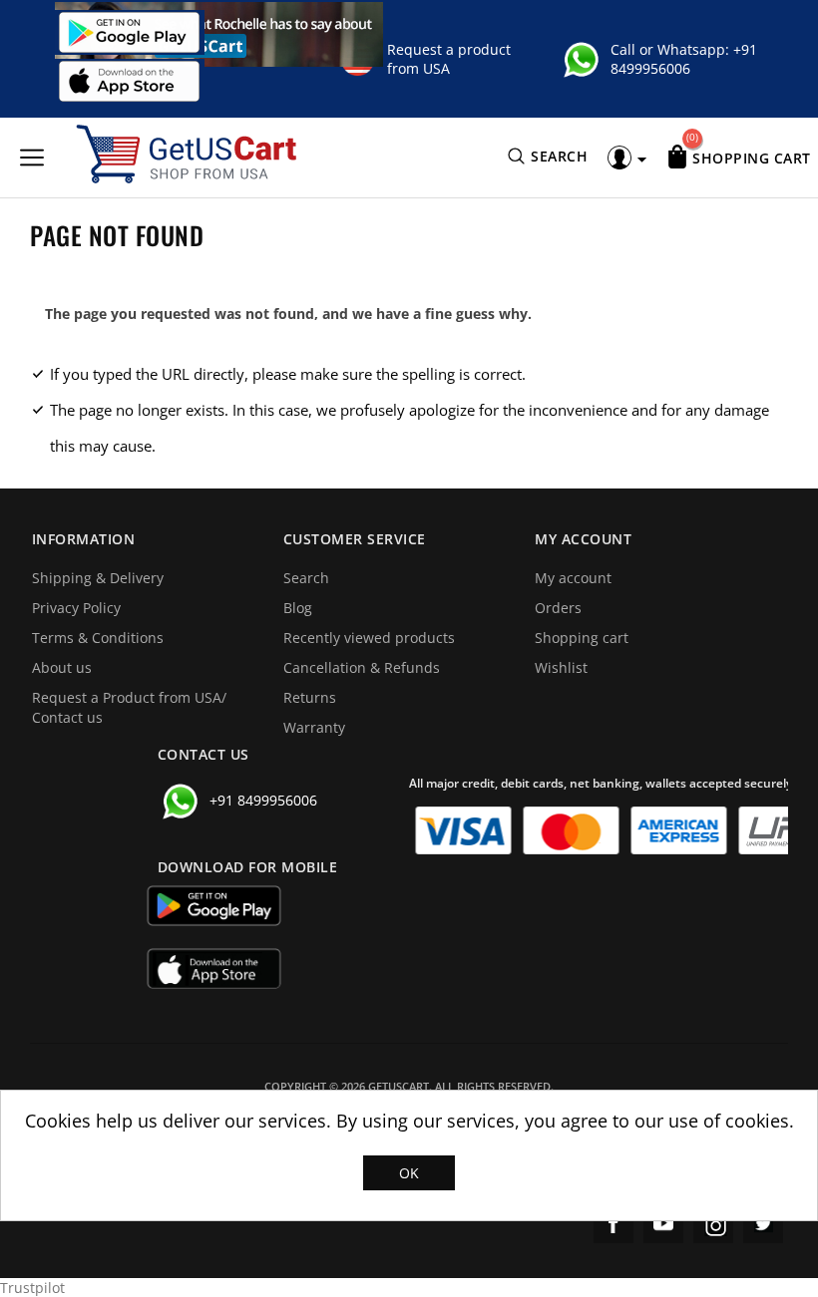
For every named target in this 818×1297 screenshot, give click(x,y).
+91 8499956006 (684, 59)
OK (409, 1172)
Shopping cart (581, 637)
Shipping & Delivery (98, 577)
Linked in (763, 1223)
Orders (558, 607)
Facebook (613, 1223)
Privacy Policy (76, 607)
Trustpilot (32, 1287)
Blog (297, 607)
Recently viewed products (369, 637)
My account (573, 577)
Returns (309, 697)
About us (62, 667)
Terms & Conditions (98, 637)
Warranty (314, 727)
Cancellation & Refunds (361, 667)
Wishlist (561, 667)
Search (306, 577)
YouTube (663, 1223)
